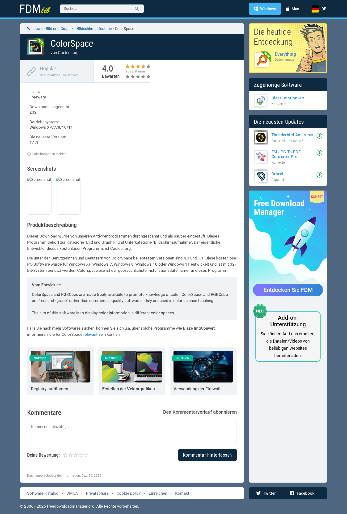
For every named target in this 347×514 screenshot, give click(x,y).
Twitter (269, 493)
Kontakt (182, 493)
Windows (34, 28)
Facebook (305, 493)
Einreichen (158, 493)
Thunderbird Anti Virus (292, 134)
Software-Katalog (43, 493)
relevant (90, 334)
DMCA (72, 493)
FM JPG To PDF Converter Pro (285, 154)
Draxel (277, 173)
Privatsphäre (97, 493)
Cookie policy (129, 493)
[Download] (319, 136)
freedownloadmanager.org (70, 506)
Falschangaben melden (49, 154)
